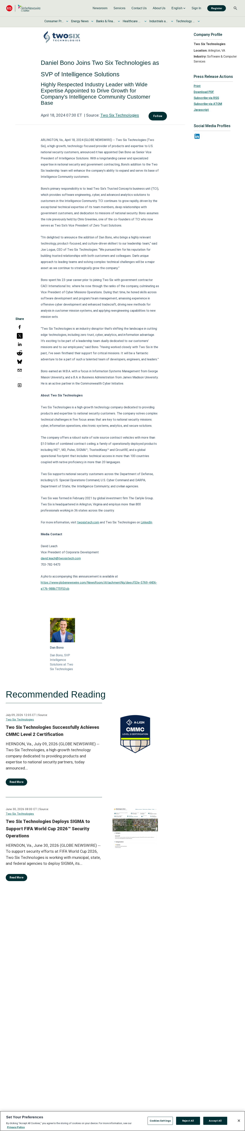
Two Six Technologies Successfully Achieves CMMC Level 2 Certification (52, 731)
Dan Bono (57, 647)
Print (197, 86)
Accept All (215, 1120)
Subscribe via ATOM (208, 104)
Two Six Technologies (119, 115)
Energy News (80, 21)
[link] (100, 8)
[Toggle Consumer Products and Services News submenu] (67, 21)
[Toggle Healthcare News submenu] (145, 21)
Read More (16, 781)
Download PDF (204, 92)
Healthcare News (132, 21)
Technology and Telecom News (185, 21)
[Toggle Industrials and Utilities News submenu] (172, 21)
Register (216, 8)
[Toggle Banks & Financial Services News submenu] (119, 21)
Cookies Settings (160, 1120)
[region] (122, 1121)
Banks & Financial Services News (105, 21)
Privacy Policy (16, 1127)
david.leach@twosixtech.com (61, 558)
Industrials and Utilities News (158, 21)
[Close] (239, 1120)
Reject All (188, 1120)
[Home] (23, 8)
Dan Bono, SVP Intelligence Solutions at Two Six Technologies (61, 662)
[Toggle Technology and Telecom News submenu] (199, 21)
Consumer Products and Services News (54, 21)
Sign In (196, 8)
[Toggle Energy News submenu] (92, 21)
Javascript (201, 110)
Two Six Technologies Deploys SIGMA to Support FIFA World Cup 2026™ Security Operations (48, 829)
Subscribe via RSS (206, 98)
